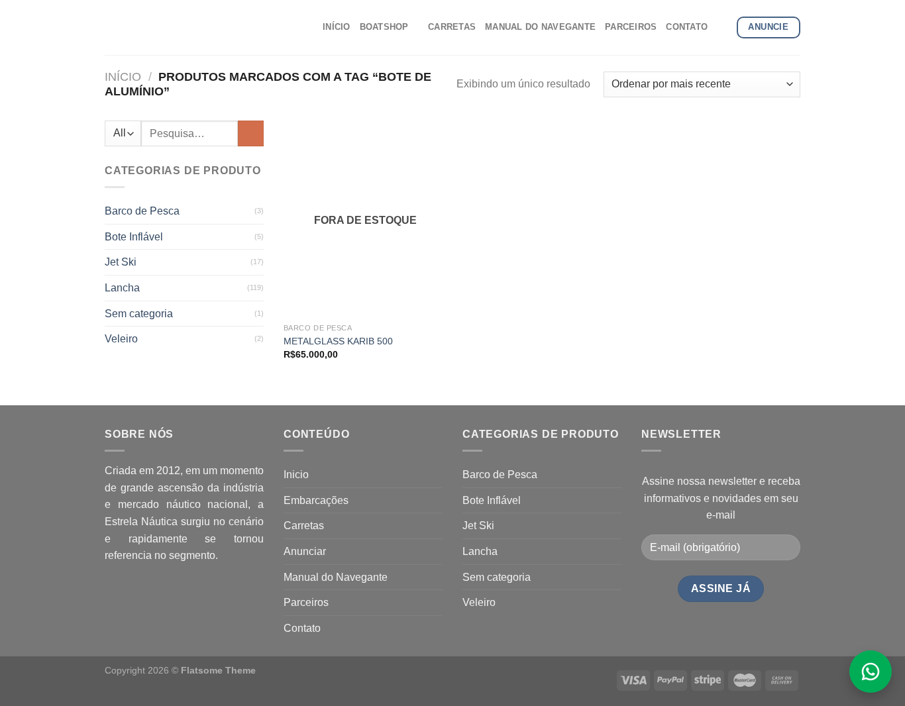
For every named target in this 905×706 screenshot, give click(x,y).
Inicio (296, 474)
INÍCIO (336, 27)
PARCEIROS (631, 27)
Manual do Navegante (336, 577)
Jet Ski (120, 262)
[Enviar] (251, 133)
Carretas (304, 525)
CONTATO (687, 27)
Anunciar (305, 551)
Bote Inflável (134, 236)
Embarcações (316, 500)
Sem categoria (139, 313)
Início (123, 76)
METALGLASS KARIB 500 (338, 341)
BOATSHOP (384, 27)
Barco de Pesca (142, 211)
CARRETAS (452, 27)
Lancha (122, 287)
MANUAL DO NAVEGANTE (540, 27)
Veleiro (121, 338)
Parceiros (306, 602)
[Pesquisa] (722, 27)
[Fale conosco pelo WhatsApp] (870, 671)
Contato (302, 628)
